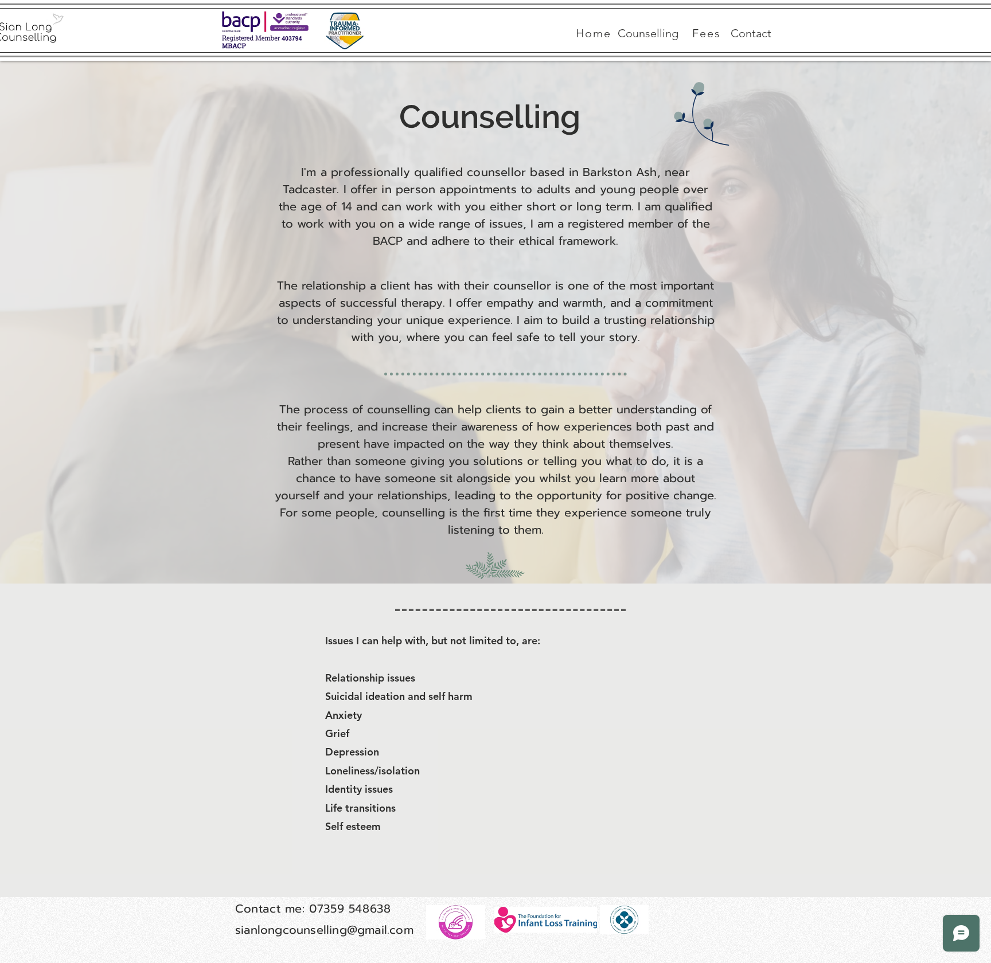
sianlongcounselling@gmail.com (324, 929)
